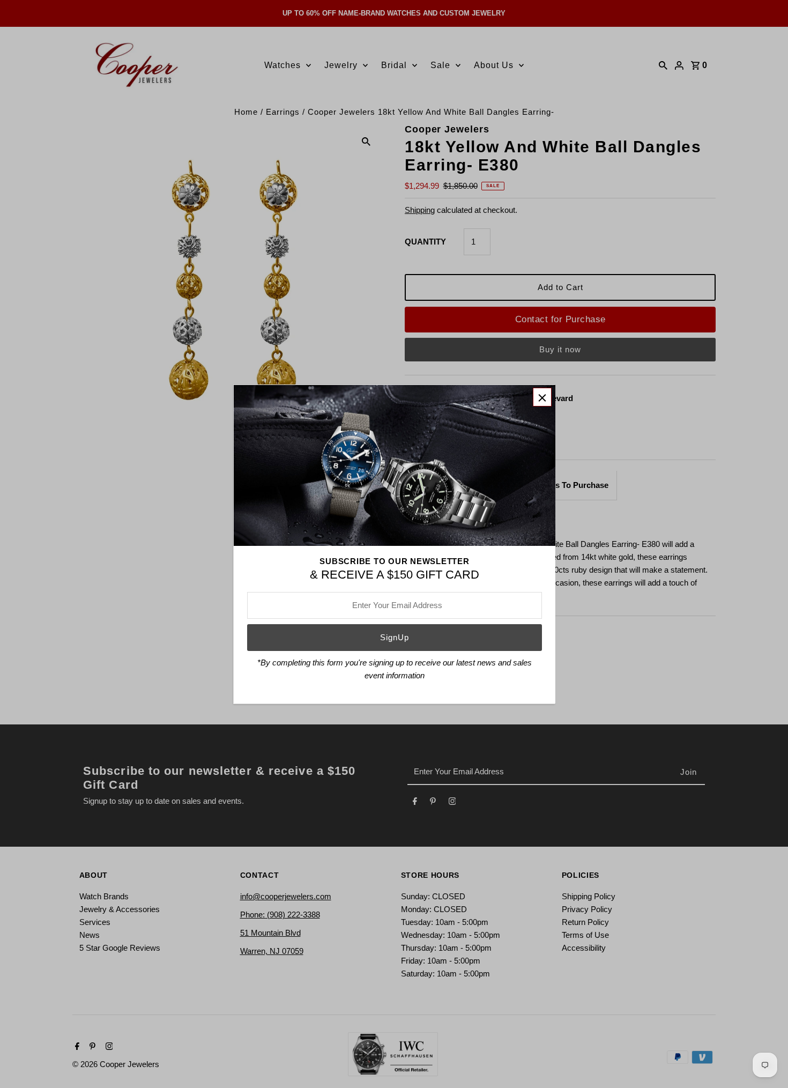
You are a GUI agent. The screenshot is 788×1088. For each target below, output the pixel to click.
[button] (542, 397)
